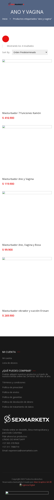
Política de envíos (10, 392)
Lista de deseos (10, 363)
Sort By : (6, 52)
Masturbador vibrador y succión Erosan (25, 310)
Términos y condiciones (13, 382)
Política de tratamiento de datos (18, 407)
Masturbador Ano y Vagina (18, 179)
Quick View (47, 118)
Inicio (5, 18)
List (13, 39)
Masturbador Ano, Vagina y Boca (21, 245)
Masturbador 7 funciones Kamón (21, 113)
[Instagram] (9, 456)
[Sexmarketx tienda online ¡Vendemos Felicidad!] (16, 4)
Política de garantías (12, 397)
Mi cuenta (7, 358)
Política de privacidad (12, 387)
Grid (5, 39)
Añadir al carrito (13, 119)
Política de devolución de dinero (17, 402)
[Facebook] (4, 456)
